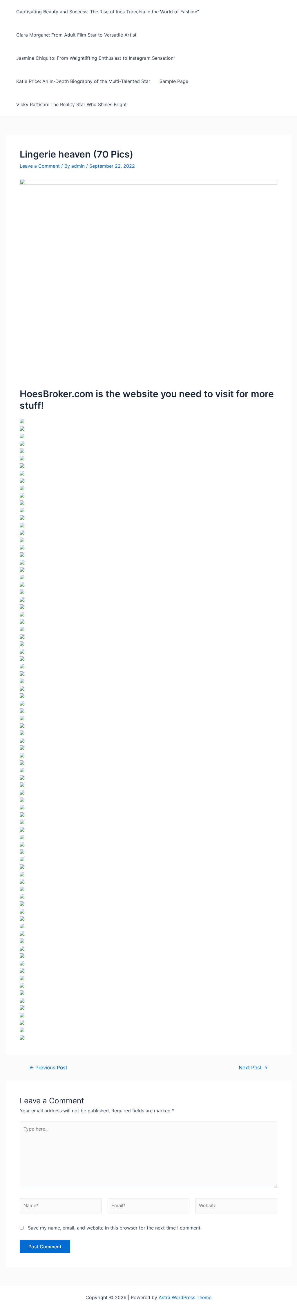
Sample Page (174, 81)
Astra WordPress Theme (185, 1297)
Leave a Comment (40, 166)
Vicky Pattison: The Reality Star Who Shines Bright (71, 104)
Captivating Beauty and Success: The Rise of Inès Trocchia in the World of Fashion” (107, 12)
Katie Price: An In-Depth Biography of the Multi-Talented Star (83, 81)
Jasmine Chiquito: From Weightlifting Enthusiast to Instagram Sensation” (95, 58)
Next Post (253, 1067)
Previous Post (48, 1067)
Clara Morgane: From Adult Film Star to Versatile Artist (76, 35)
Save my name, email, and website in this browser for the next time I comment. (115, 1228)
